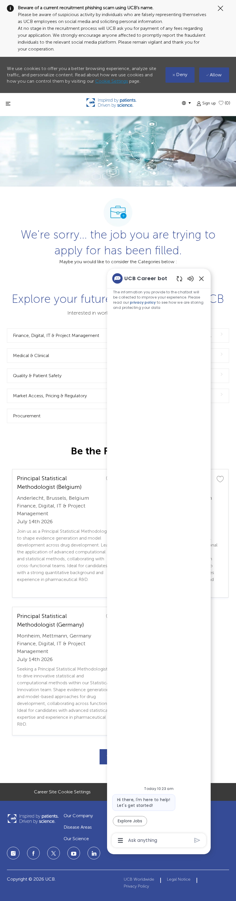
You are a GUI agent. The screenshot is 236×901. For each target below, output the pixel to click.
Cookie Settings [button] (111, 81)
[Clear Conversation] (179, 278)
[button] (186, 102)
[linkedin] (73, 853)
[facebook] (33, 853)
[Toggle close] (8, 103)
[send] (197, 840)
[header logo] (111, 102)
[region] (159, 558)
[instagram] (13, 853)
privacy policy (143, 302)
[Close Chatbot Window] (201, 278)
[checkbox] (220, 479)
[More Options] (120, 840)
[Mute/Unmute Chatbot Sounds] (190, 278)
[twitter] (53, 853)
